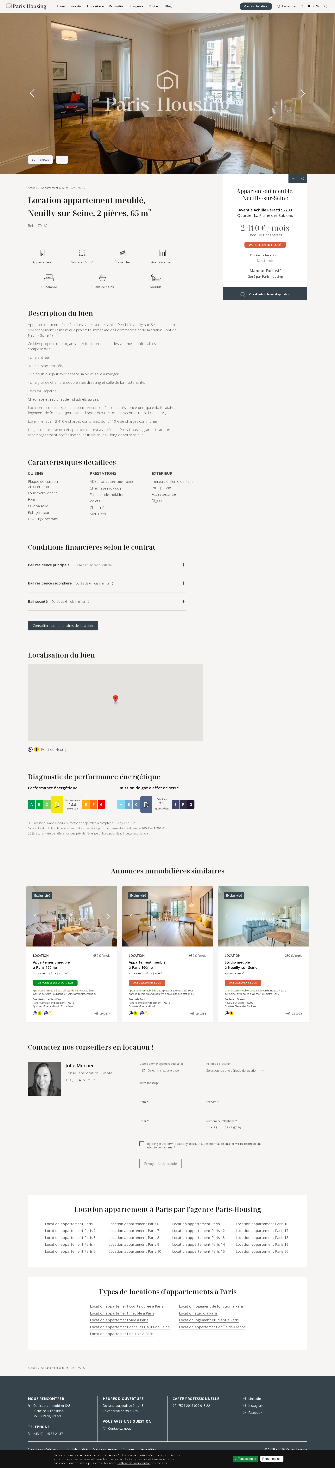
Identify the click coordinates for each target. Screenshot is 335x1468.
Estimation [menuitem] (117, 6)
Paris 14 (198, 1244)
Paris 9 (134, 1244)
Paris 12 (198, 1230)
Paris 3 (70, 1237)
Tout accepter (246, 1458)
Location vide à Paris (119, 1319)
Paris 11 (198, 1223)
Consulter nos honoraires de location (63, 625)
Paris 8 (134, 1237)
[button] (325, 6)
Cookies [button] (128, 1449)
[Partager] (302, 178)
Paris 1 (70, 1223)
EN (317, 6)
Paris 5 (70, 1251)
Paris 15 (198, 1251)
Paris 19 (262, 1244)
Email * (144, 1121)
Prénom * (212, 1102)
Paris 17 (262, 1230)
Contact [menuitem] (154, 6)
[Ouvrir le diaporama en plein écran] (62, 159)
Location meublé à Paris (122, 1313)
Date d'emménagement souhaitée (161, 1063)
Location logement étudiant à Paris (209, 1319)
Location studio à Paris (198, 1313)
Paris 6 (134, 1223)
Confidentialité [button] (77, 1449)
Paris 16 (262, 1223)
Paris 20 (262, 1251)
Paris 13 (198, 1237)
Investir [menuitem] (76, 6)
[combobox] (211, 1128)
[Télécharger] (293, 178)
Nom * (143, 1102)
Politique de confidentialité (133, 1463)
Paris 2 (70, 1230)
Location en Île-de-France (212, 1326)
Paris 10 (135, 1251)
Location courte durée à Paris (126, 1306)
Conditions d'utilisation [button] (44, 1449)
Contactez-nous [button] (119, 1428)
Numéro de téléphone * (221, 1121)
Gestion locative (256, 6)
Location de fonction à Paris (211, 1306)
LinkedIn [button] (254, 1398)
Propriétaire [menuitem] (95, 6)
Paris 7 (134, 1230)
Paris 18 (262, 1237)
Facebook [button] (255, 1412)
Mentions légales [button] (105, 1449)
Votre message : (149, 1083)
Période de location (218, 1063)
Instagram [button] (255, 1405)
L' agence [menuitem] (136, 6)
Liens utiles (147, 1449)
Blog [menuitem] (168, 6)
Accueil (32, 1368)
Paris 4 (70, 1244)
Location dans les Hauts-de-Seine (130, 1326)
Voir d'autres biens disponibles (269, 294)
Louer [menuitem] (61, 6)
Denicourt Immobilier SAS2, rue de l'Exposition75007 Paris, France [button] (52, 1410)
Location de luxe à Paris (122, 1333)
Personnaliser (271, 1458)
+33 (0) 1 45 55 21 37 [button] (80, 1080)
